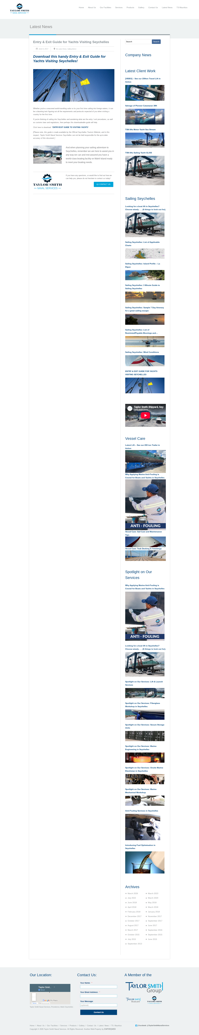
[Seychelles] (19, 8)
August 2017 (133, 925)
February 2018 (134, 912)
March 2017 (133, 930)
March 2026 (133, 893)
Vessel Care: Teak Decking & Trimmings (143, 549)
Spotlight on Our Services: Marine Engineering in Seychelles (140, 747)
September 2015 (155, 935)
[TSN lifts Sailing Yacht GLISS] (144, 170)
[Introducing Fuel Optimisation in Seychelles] (144, 862)
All (57, 49)
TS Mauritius (182, 7)
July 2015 (132, 939)
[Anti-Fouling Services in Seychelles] (142, 827)
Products (130, 7)
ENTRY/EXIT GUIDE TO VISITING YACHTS (70, 127)
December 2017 (134, 916)
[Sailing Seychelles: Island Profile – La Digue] (144, 275)
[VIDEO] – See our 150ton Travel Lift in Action (143, 80)
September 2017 (155, 921)
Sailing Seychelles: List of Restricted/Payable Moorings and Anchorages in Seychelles (140, 332)
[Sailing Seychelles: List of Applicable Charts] (144, 253)
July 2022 (132, 898)
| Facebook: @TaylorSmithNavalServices (153, 1025)
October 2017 (133, 921)
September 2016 (155, 930)
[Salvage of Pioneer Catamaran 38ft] (144, 117)
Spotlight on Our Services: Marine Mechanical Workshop (140, 791)
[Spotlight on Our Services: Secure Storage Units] (144, 736)
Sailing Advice (71, 49)
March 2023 (153, 893)
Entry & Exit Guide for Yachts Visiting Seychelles (71, 42)
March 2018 (153, 907)
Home (81, 7)
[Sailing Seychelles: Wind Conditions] (144, 360)
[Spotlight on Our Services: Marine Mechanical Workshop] (144, 801)
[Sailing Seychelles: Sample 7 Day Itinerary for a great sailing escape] (144, 319)
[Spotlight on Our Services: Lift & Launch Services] (144, 693)
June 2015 (152, 939)
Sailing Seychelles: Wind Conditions (142, 352)
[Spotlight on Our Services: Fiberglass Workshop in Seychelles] (144, 714)
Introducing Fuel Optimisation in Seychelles (140, 847)
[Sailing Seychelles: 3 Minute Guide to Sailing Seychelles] (144, 297)
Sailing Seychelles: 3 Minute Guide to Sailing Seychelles (142, 287)
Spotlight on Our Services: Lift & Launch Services (144, 683)
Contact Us (153, 7)
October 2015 (133, 935)
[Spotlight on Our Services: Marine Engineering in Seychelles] (144, 758)
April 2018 (132, 907)
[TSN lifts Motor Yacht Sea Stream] (144, 140)
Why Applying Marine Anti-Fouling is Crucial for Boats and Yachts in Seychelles (144, 587)
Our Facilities (105, 7)
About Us (92, 7)
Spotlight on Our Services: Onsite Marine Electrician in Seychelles (144, 769)
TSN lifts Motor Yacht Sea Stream (140, 129)
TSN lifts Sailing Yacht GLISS (138, 153)
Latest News (167, 7)
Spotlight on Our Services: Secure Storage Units (144, 726)
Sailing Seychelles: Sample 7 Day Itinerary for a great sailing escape (144, 309)
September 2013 (135, 944)
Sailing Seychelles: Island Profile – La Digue (142, 265)
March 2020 (153, 898)
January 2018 (154, 912)
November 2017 (155, 916)
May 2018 (152, 902)
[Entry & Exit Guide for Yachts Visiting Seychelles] (144, 385)
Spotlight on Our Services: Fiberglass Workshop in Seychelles (142, 705)
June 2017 (152, 925)
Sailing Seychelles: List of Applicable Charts (142, 243)
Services (119, 7)
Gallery (141, 7)
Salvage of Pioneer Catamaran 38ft (141, 106)
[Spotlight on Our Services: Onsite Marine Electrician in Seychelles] (144, 779)
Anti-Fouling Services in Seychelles (141, 811)
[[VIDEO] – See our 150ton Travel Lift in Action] (144, 93)
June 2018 (132, 902)
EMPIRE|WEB (110, 1029)
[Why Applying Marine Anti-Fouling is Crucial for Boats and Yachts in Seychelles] (144, 616)
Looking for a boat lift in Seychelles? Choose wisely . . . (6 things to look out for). (145, 208)
